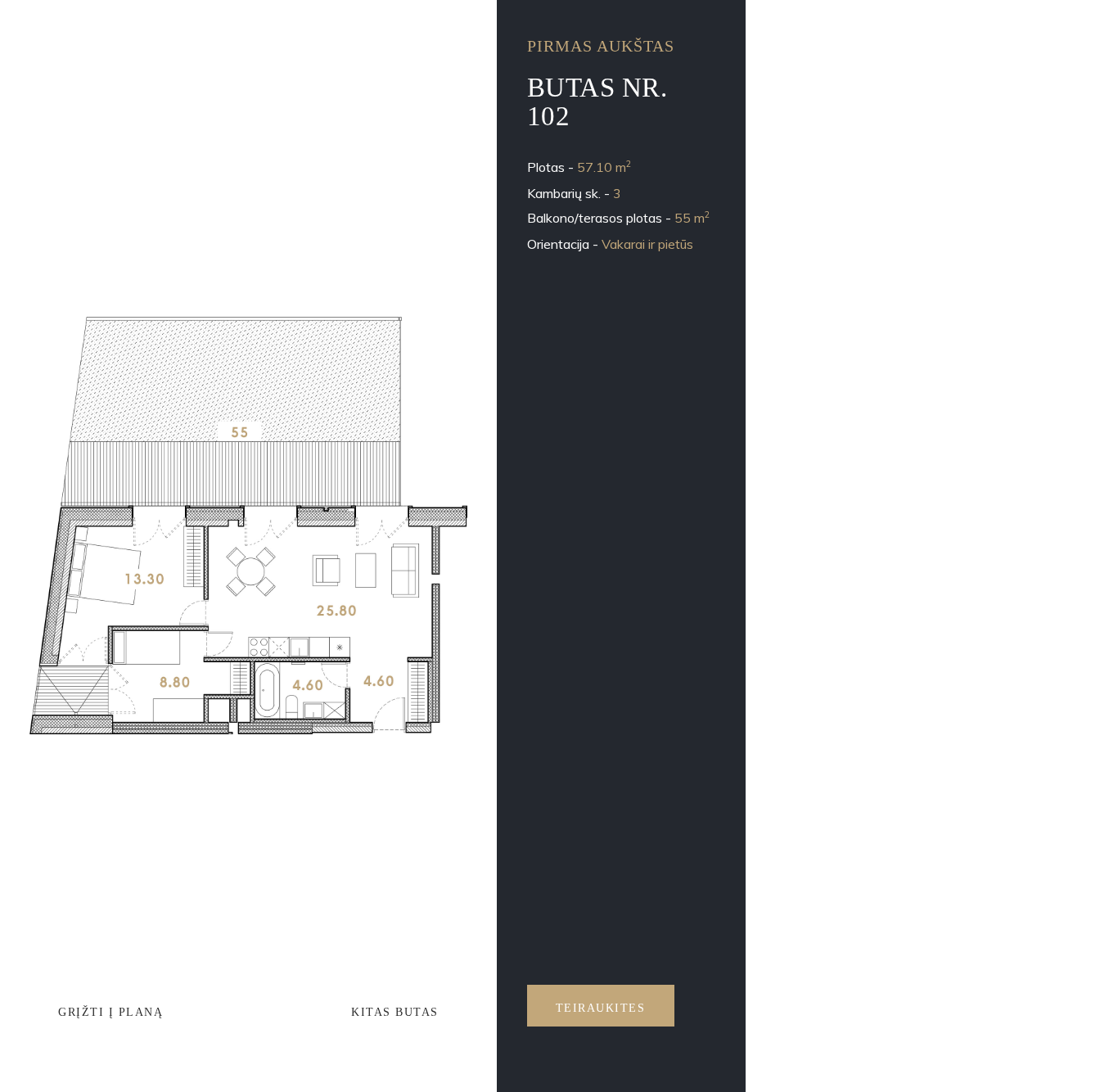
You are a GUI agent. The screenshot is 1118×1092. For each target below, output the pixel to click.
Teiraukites (601, 1008)
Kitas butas (395, 1012)
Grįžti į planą (110, 1012)
